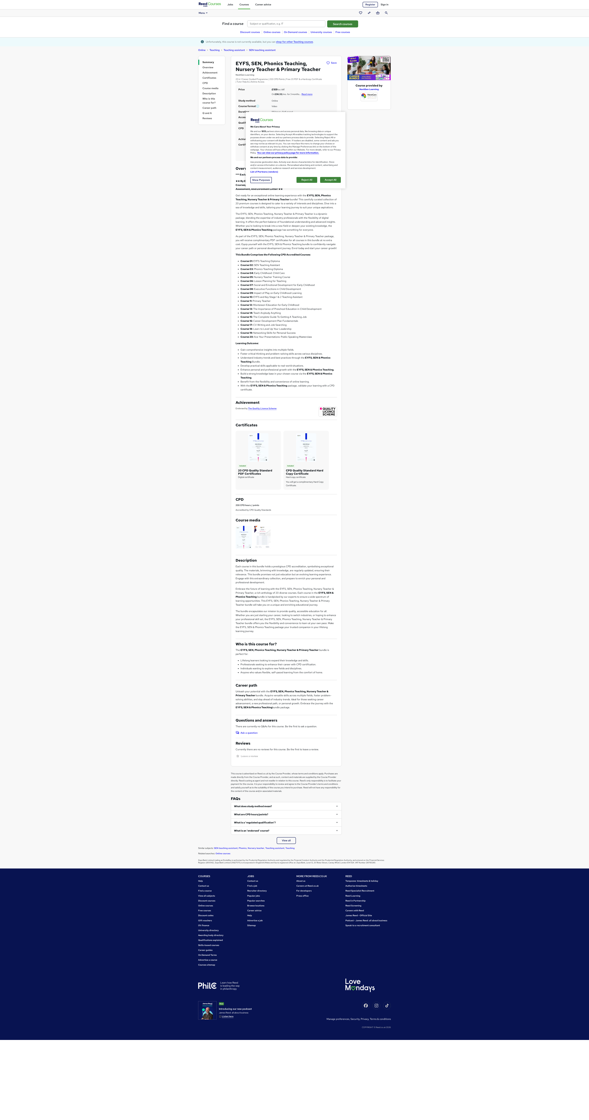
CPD (205, 83)
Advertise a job (255, 920)
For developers (304, 890)
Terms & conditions (380, 1019)
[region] (295, 150)
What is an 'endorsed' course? (251, 830)
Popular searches (256, 900)
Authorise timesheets (356, 885)
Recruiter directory (257, 890)
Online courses (272, 32)
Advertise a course (207, 960)
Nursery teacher (256, 848)
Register (370, 4)
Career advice (263, 4)
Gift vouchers (205, 920)
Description (209, 93)
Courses (244, 4)
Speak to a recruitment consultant (362, 925)
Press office (302, 895)
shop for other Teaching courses (294, 41)
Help (200, 881)
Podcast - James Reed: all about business (366, 920)
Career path (209, 108)
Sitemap (251, 925)
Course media (210, 88)
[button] (257, 106)
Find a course (233, 23)
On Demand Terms (207, 955)
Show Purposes (261, 180)
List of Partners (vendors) (264, 171)
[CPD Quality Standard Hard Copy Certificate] (306, 447)
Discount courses (250, 32)
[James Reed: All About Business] (207, 1010)
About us (300, 881)
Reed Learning (352, 895)
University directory (208, 930)
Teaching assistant (234, 50)
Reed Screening (353, 905)
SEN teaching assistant (262, 50)
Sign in (384, 4)
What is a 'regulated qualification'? (255, 822)
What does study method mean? (253, 806)
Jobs (230, 4)
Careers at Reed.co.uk (307, 885)
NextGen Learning (369, 89)
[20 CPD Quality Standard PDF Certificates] (258, 447)
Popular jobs (253, 895)
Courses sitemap (206, 964)
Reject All (306, 179)
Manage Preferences (338, 1019)
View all (286, 840)
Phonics (243, 848)
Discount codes (206, 915)
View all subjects (206, 895)
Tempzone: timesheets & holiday (361, 881)
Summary (208, 62)
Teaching (215, 50)
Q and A (207, 113)
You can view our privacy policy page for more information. (288, 152)
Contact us (203, 885)
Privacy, (365, 1019)
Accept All (330, 179)
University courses (321, 32)
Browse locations (255, 905)
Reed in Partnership (355, 900)
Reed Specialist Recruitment (359, 890)
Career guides (205, 950)
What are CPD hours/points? (251, 814)
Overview (207, 67)
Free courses (342, 32)
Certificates (209, 77)
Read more (307, 94)
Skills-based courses (208, 945)
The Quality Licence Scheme (262, 408)
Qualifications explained (210, 940)
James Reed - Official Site (358, 915)
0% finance (203, 925)
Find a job (252, 885)
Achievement (210, 72)
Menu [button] (202, 13)
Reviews (207, 118)
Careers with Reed (354, 910)
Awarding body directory (210, 935)
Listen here (227, 1016)
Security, (355, 1019)
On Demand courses (295, 32)
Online (202, 50)
